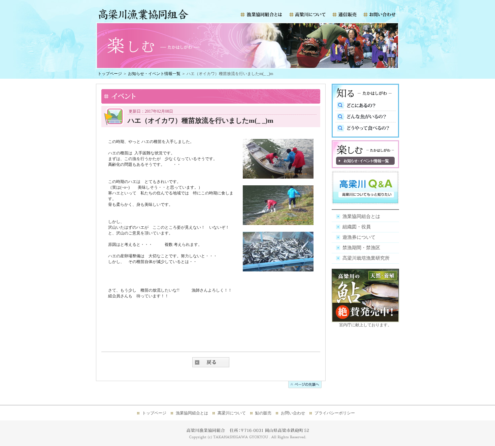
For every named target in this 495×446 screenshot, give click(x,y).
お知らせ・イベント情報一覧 (154, 73)
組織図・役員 (356, 226)
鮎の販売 (263, 413)
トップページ (110, 73)
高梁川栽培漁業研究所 (366, 258)
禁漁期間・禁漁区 (361, 247)
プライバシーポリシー (335, 413)
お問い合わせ (293, 413)
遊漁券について (358, 237)
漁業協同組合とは (361, 216)
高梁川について (232, 413)
